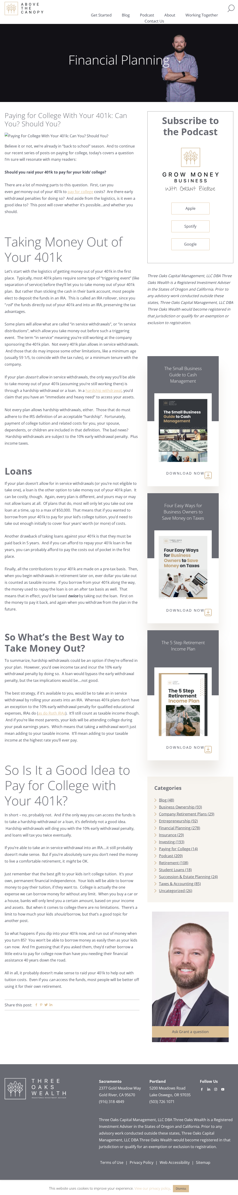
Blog (163, 800)
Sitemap (203, 1162)
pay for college (80, 191)
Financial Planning (175, 828)
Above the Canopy (24, 8)
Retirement (169, 862)
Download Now (185, 473)
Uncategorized (172, 890)
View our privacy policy (152, 1188)
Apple (190, 208)
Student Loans (171, 869)
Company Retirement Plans (183, 814)
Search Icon (231, 8)
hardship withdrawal (104, 390)
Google (190, 244)
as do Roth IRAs (51, 713)
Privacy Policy (141, 1162)
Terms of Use (111, 1162)
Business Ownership (177, 807)
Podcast (166, 855)
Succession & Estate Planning (184, 876)
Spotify (190, 226)
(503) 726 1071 (162, 1101)
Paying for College (174, 848)
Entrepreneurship (174, 821)
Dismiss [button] (181, 1188)
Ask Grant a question (190, 1031)
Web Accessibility (175, 1162)
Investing (167, 841)
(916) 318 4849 (111, 1101)
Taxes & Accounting (176, 883)
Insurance (167, 834)
